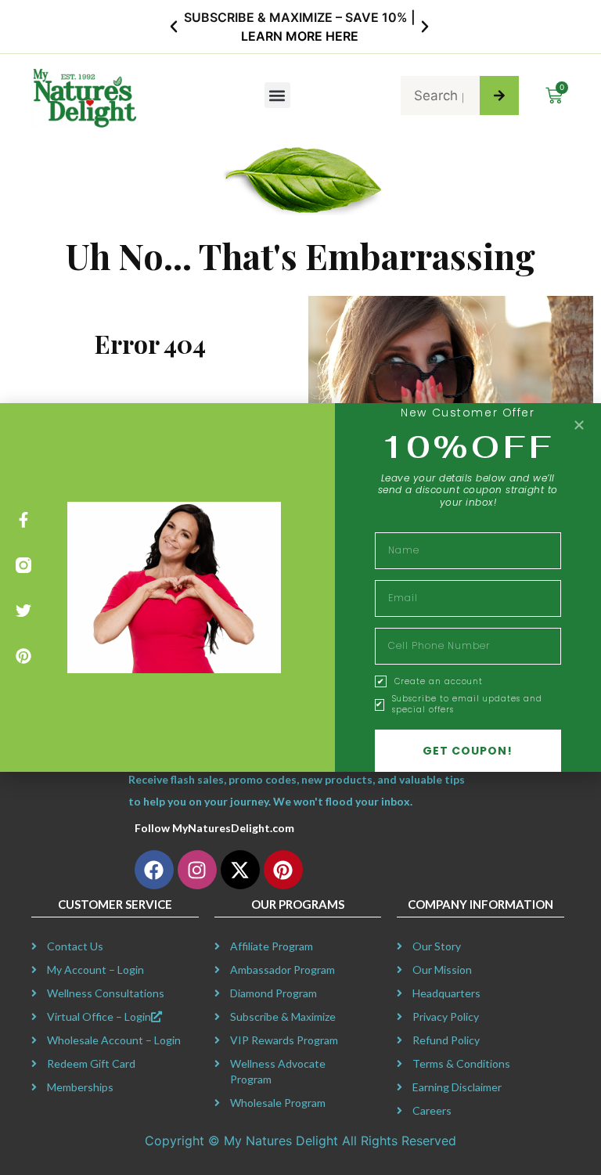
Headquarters (446, 993)
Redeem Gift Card (91, 1063)
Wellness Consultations (105, 993)
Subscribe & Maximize (283, 1016)
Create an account (438, 681)
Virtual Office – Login (99, 1016)
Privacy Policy (445, 1016)
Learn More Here (299, 36)
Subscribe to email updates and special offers (467, 704)
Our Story (436, 946)
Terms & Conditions (461, 1063)
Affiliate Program (271, 946)
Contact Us (75, 946)
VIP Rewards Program (284, 1040)
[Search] (499, 95)
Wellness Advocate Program (278, 1071)
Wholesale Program (278, 1102)
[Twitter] (23, 610)
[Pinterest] (23, 656)
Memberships (80, 1087)
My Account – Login (95, 969)
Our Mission (442, 969)
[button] (174, 26)
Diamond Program (273, 993)
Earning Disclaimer (457, 1087)
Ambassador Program (282, 969)
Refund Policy (446, 1040)
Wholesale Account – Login (114, 1040)
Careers (432, 1110)
